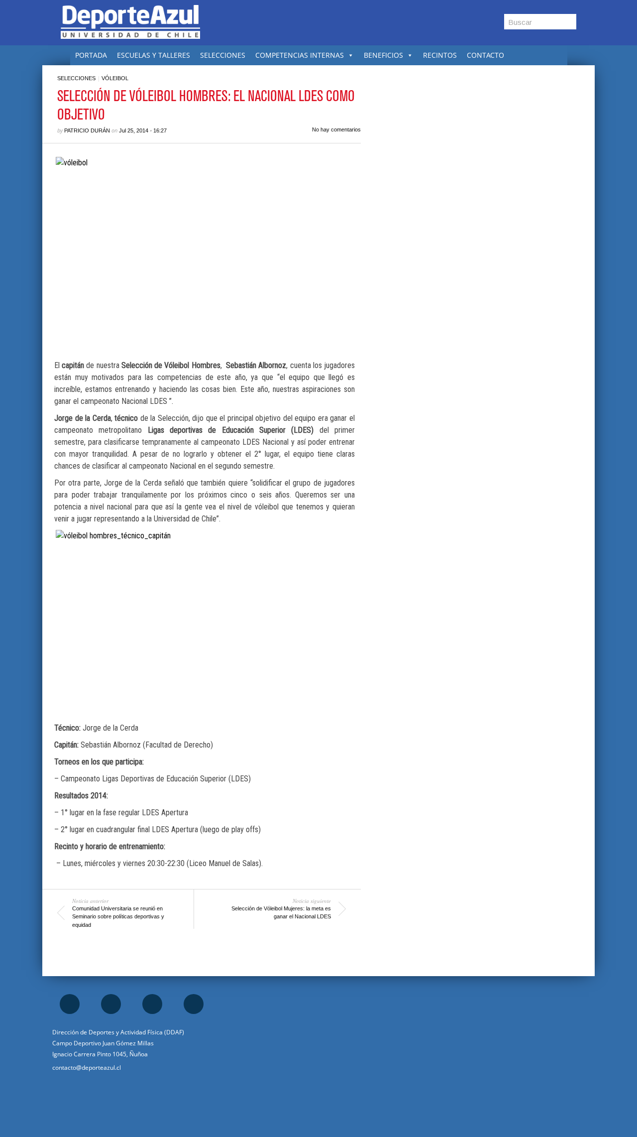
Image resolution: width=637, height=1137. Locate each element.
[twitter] (152, 1004)
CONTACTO (485, 55)
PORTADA (91, 55)
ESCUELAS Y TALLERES (153, 55)
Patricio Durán (87, 130)
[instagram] (111, 1004)
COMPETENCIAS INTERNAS (299, 55)
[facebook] (70, 1004)
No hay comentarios (336, 129)
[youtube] (194, 1004)
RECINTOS (440, 55)
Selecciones (76, 78)
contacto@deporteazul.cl (86, 1067)
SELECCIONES (222, 55)
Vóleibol (115, 78)
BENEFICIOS (383, 55)
